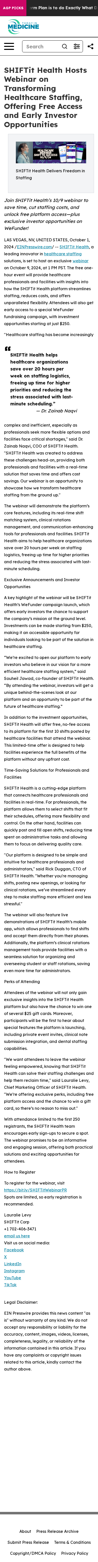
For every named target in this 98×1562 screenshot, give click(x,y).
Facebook (14, 1249)
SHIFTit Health (74, 246)
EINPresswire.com (34, 246)
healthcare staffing (63, 253)
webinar (80, 260)
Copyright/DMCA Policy (33, 1553)
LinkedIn (12, 1263)
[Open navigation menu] (9, 46)
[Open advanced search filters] (77, 46)
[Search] (65, 46)
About (25, 1531)
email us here (17, 1235)
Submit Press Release (28, 1542)
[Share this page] (90, 46)
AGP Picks (13, 8)
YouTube (12, 1277)
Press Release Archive (57, 1531)
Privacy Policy (74, 1553)
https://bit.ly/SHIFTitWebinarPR (35, 1190)
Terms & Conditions (72, 1542)
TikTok (10, 1284)
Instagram (14, 1270)
